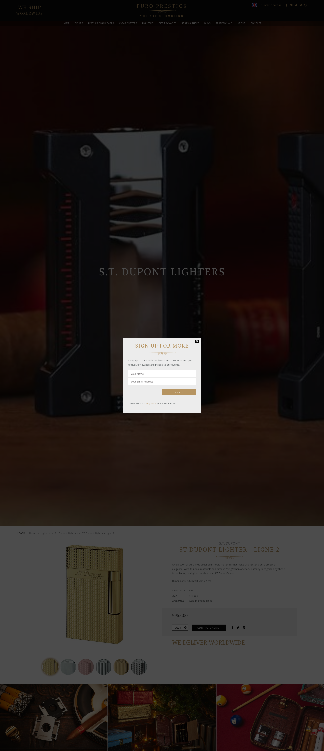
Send (179, 392)
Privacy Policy (149, 403)
